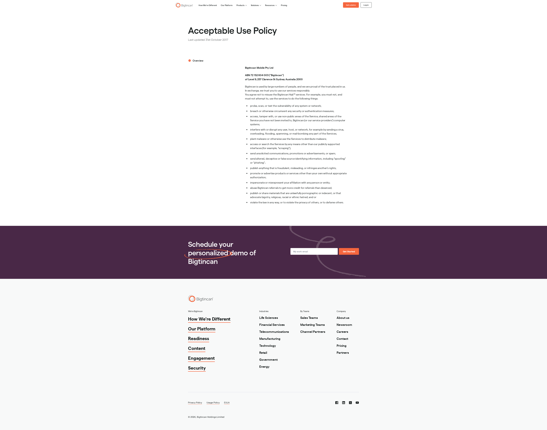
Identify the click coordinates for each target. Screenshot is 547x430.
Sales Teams (309, 317)
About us (343, 317)
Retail (263, 352)
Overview (198, 60)
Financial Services (272, 324)
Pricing (284, 5)
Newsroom (344, 324)
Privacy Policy (195, 402)
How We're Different (208, 5)
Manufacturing (269, 338)
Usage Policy (213, 402)
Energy (264, 366)
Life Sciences (268, 317)
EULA (226, 402)
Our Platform (226, 5)
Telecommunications (274, 331)
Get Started (349, 251)
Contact (342, 338)
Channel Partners (312, 331)
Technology (267, 345)
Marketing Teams (312, 324)
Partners (343, 352)
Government (268, 359)
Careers (342, 331)
